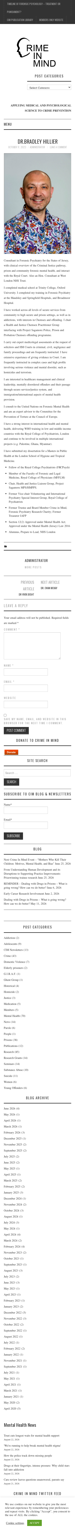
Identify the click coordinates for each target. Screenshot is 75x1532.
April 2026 (10, 1120)
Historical (9, 986)
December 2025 (13, 1138)
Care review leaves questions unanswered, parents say (34, 1479)
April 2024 (10, 1234)
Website (10, 698)
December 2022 (13, 1312)
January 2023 (11, 1306)
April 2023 (10, 1294)
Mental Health (12, 1016)
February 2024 (12, 1246)
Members (9, 1010)
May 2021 (9, 1378)
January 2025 (11, 1192)
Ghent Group (11, 980)
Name (9, 665)
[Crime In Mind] (37, 52)
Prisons (8, 1040)
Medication (10, 1004)
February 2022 (12, 1348)
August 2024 (11, 1216)
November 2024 (13, 1204)
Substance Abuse (13, 1070)
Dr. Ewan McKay (49, 588)
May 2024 (9, 1228)
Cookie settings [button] (15, 1523)
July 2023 (9, 1276)
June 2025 (9, 1162)
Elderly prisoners (13, 968)
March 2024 (10, 1240)
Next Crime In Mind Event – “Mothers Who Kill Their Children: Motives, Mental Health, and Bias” (35, 861)
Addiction (9, 938)
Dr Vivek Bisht (26, 594)
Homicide (9, 992)
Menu (8, 124)
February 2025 (12, 1186)
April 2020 (10, 1408)
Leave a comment (58, 147)
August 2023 (11, 1270)
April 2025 (10, 1174)
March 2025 (10, 1180)
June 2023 (9, 1282)
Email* (8, 819)
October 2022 (11, 1324)
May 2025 (9, 1168)
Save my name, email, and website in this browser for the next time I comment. (35, 721)
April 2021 (10, 1384)
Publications (11, 1046)
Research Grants (13, 1058)
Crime (7, 956)
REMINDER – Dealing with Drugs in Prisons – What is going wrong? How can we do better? (35, 885)
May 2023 (9, 1288)
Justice (7, 998)
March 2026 (10, 1126)
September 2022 (13, 1330)
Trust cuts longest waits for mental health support (31, 1435)
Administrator (37, 147)
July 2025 (9, 1156)
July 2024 (9, 1222)
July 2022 (9, 1342)
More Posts (33, 567)
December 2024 (13, 1198)
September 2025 (13, 1150)
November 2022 (13, 1318)
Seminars (9, 1064)
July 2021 (9, 1372)
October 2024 (11, 1210)
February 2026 (12, 1132)
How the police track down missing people (28, 1455)
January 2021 (11, 1396)
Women (8, 1082)
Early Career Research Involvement (24, 893)
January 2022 (11, 1354)
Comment (12, 629)
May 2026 (9, 1114)
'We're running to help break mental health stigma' (32, 1445)
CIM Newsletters (13, 950)
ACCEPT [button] (34, 1523)
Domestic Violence (14, 962)
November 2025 (13, 1144)
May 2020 (9, 1402)
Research (9, 1052)
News (7, 1022)
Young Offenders (13, 1088)
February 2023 (12, 1300)
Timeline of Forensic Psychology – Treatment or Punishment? (33, 8)
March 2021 (10, 1390)
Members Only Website (51, 20)
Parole (7, 1028)
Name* (8, 804)
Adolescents (10, 944)
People (7, 1034)
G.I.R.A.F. (10, 974)
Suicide (8, 1076)
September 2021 (13, 1366)
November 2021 (13, 1360)
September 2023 (13, 1264)
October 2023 (11, 1258)
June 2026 (9, 1108)
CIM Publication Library (20, 20)
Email (9, 682)
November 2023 (13, 1252)
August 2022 (11, 1336)
